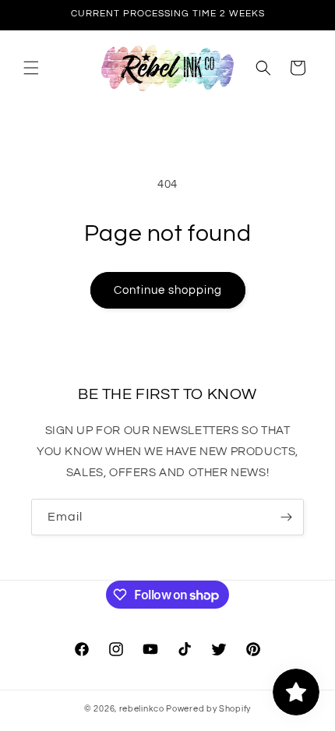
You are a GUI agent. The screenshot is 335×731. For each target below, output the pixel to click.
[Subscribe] (286, 517)
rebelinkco (141, 709)
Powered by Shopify (208, 709)
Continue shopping (168, 290)
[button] (31, 68)
